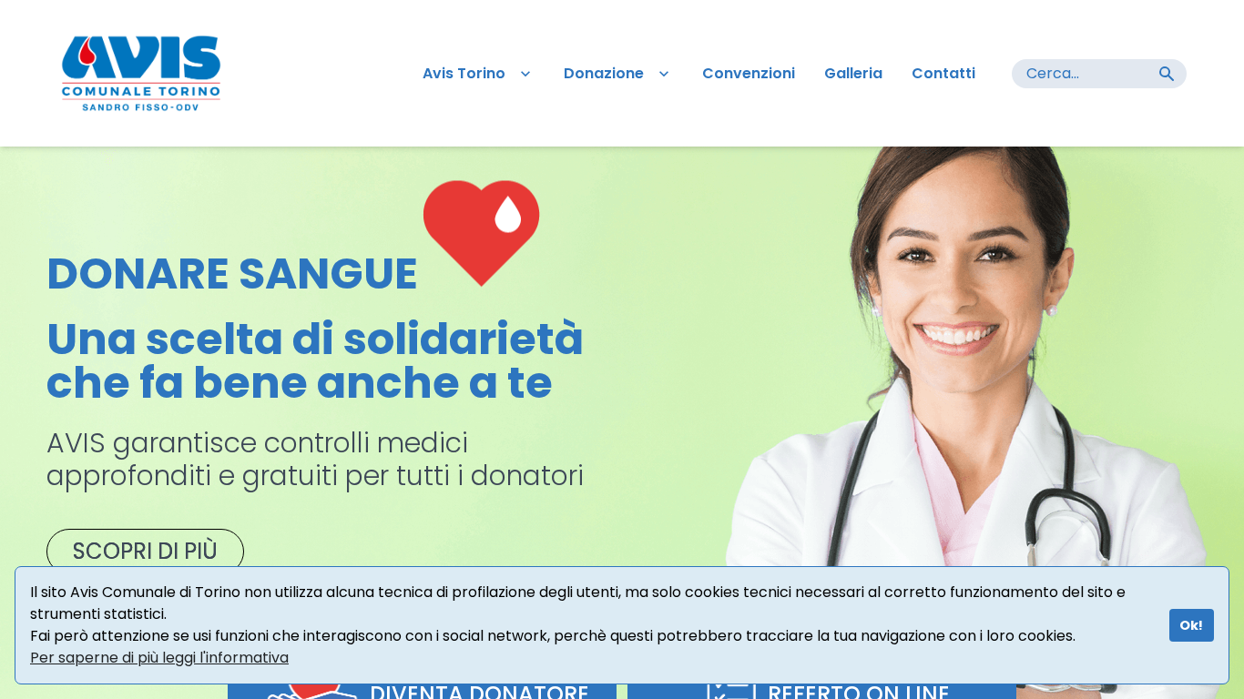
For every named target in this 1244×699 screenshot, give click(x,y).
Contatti (943, 73)
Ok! (1191, 625)
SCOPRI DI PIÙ (145, 551)
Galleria (853, 73)
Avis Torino (464, 73)
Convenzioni (748, 73)
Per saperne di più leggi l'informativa (159, 657)
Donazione (604, 73)
